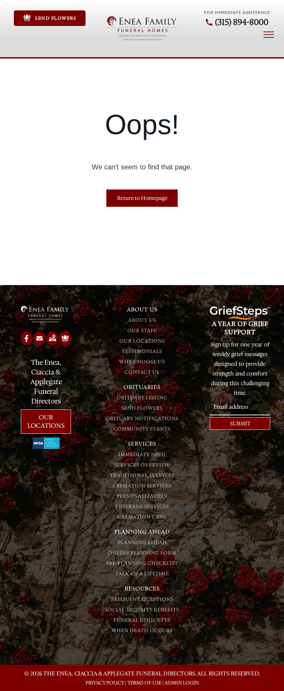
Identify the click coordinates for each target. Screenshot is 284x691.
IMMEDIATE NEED (142, 454)
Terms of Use (144, 683)
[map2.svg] (52, 342)
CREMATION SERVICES (142, 485)
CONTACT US (142, 372)
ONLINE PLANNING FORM (142, 553)
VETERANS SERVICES (142, 506)
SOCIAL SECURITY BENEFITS (142, 609)
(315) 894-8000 (241, 22)
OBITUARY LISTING (142, 398)
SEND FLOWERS (142, 408)
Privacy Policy (105, 683)
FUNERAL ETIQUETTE (142, 620)
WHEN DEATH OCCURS (142, 630)
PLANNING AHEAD (142, 542)
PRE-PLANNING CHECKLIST (142, 563)
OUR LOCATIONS (142, 341)
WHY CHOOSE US (142, 361)
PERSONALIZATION (142, 496)
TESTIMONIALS (142, 351)
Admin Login (182, 683)
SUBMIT (240, 423)
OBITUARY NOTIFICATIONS (142, 418)
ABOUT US (142, 320)
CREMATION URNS (142, 517)
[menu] (269, 35)
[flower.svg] (65, 342)
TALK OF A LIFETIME (142, 573)
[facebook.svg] (27, 342)
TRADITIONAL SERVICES (142, 475)
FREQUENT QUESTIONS (142, 599)
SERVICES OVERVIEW (142, 465)
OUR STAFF (142, 330)
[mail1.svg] (39, 342)
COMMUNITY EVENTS (142, 429)
